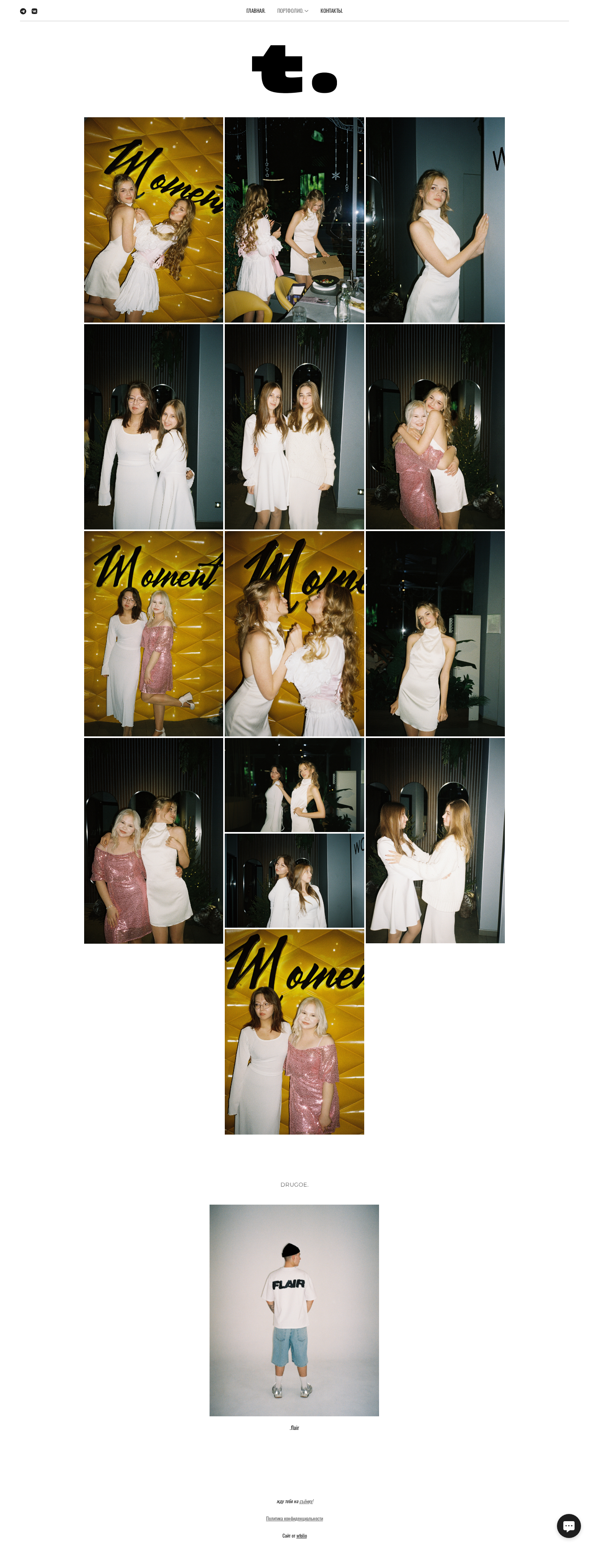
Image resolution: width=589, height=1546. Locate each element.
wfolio (302, 1535)
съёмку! (306, 1501)
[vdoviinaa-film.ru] (294, 69)
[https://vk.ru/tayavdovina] (34, 11)
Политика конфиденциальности (294, 1518)
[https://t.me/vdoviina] (23, 11)
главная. (255, 10)
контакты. (332, 10)
